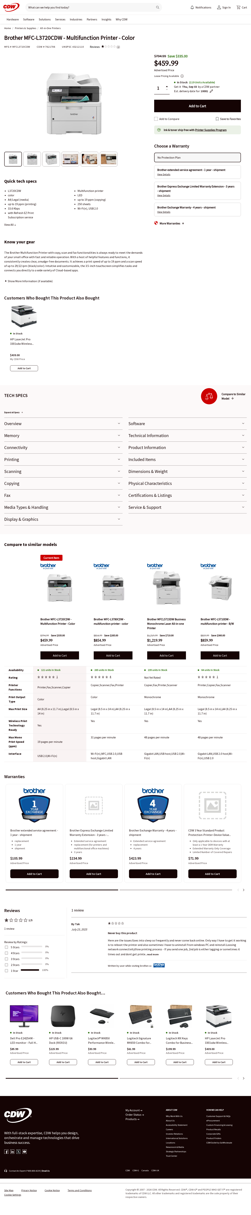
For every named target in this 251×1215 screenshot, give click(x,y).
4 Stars (15, 953)
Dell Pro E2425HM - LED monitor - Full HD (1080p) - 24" (24, 1040)
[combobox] (88, 7)
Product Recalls (213, 1129)
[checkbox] (156, 119)
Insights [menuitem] (106, 19)
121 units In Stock (50, 670)
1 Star (14, 971)
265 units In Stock (104, 670)
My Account (133, 1110)
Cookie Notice (52, 1190)
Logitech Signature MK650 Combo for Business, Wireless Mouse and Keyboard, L (140, 1040)
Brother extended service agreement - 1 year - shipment (34, 833)
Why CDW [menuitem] (122, 19)
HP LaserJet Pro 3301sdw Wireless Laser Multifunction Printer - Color (217, 1040)
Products (131, 1119)
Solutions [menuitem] (45, 19)
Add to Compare (169, 119)
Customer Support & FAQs (218, 1116)
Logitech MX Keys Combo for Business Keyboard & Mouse (178, 1040)
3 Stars (15, 959)
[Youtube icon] (24, 1152)
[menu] (201, 7)
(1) (118, 47)
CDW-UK (155, 1170)
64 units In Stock (210, 670)
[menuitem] (192, 7)
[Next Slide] (243, 890)
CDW (128, 1170)
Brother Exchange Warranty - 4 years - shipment (153, 833)
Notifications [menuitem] (203, 7)
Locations (170, 1142)
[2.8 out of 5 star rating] (100, 677)
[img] (108, 47)
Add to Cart (60, 655)
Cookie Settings (12, 1194)
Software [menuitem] (28, 19)
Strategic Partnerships (176, 1151)
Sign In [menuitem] (226, 7)
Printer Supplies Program (211, 130)
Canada (145, 1170)
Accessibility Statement (176, 1125)
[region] (125, 341)
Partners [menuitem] (92, 19)
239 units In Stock (157, 670)
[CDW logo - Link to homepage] (10, 7)
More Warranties (170, 223)
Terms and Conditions (80, 1190)
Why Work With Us (174, 1116)
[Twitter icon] (18, 1152)
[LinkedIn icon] (12, 1152)
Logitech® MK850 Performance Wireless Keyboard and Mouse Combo (102, 1040)
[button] (241, 7)
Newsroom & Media (175, 1147)
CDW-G (135, 1170)
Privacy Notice (29, 1190)
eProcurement (213, 1120)
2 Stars (15, 965)
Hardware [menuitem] (13, 19)
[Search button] (158, 7)
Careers (169, 1129)
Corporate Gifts (213, 1133)
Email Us (46, 1170)
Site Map (8, 1190)
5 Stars (15, 947)
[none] (12, 19)
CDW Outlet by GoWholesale (219, 1142)
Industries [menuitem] (76, 19)
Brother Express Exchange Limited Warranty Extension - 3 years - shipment (91, 833)
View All (9, 224)
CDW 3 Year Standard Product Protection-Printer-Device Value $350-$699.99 (208, 833)
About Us (170, 1120)
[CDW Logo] (10, 7)
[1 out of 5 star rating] (46, 677)
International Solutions (177, 1138)
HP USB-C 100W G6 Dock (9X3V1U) (61, 1040)
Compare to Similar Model (233, 396)
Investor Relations (174, 1133)
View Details (163, 174)
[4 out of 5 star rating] (207, 677)
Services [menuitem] (60, 19)
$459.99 (166, 63)
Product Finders (213, 1138)
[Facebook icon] (6, 1152)
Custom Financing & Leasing (219, 1125)
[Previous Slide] (238, 890)
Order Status (134, 1114)
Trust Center (171, 1155)
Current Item (51, 558)
